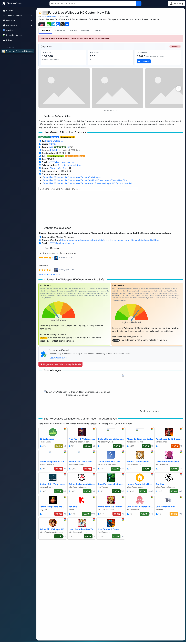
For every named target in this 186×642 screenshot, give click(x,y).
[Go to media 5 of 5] (116, 110)
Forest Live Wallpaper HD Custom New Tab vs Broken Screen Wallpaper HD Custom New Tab (87, 183)
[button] (176, 3)
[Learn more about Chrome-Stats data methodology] (70, 168)
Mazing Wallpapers (49, 16)
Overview (45, 30)
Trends (97, 30)
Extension (64, 16)
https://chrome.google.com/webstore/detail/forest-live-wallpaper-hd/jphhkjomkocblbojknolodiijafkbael (109, 240)
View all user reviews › (49, 274)
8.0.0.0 (53, 150)
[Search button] (138, 3)
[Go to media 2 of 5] (107, 110)
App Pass (10, 30)
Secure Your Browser (58, 358)
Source (73, 30)
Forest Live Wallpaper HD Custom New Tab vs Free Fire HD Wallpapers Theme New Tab (85, 180)
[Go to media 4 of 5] (113, 110)
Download (60, 30)
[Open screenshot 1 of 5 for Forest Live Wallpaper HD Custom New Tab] (64, 88)
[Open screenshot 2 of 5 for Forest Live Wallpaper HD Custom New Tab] (117, 88)
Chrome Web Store (59, 168)
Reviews (85, 30)
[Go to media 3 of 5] (110, 110)
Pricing (9, 40)
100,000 (52, 144)
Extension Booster (14, 35)
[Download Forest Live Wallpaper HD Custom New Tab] (158, 57)
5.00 (59, 147)
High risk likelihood (75, 156)
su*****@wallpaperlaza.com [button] (61, 162)
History (9, 47)
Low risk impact (55, 156)
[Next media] (178, 88)
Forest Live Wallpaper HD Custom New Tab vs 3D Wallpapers (72, 177)
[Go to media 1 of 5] (104, 110)
